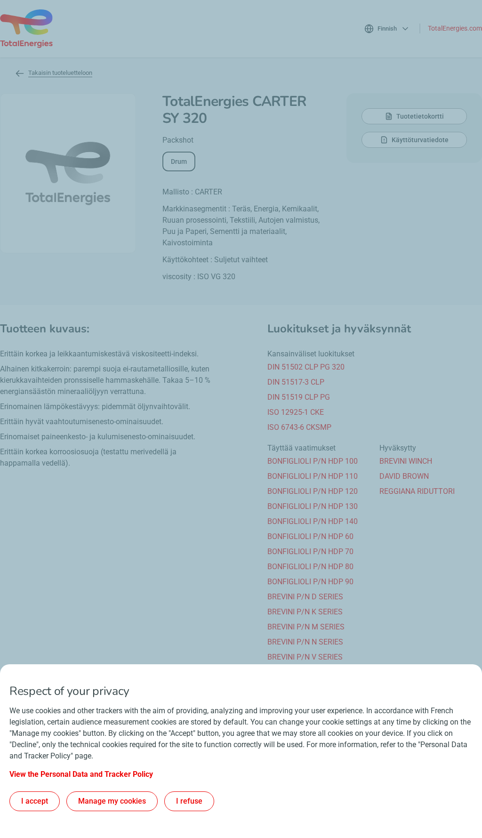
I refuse (189, 801)
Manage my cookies (112, 801)
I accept (34, 801)
